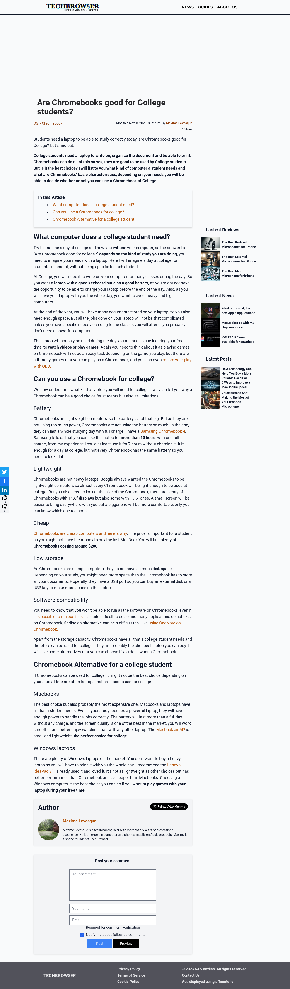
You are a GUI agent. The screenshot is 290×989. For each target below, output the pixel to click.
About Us (227, 7)
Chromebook (52, 123)
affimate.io (224, 982)
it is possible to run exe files (58, 616)
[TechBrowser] (74, 7)
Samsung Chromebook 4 (162, 431)
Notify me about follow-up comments (115, 934)
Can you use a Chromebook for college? (88, 212)
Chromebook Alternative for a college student (93, 219)
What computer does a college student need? (93, 204)
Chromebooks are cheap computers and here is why (80, 533)
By (177, 123)
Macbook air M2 (170, 729)
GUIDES (205, 7)
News (188, 7)
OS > (38, 123)
